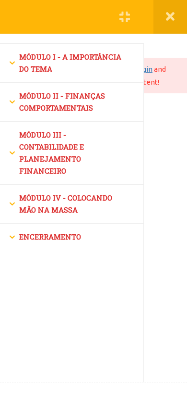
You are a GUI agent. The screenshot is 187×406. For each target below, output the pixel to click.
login (144, 69)
